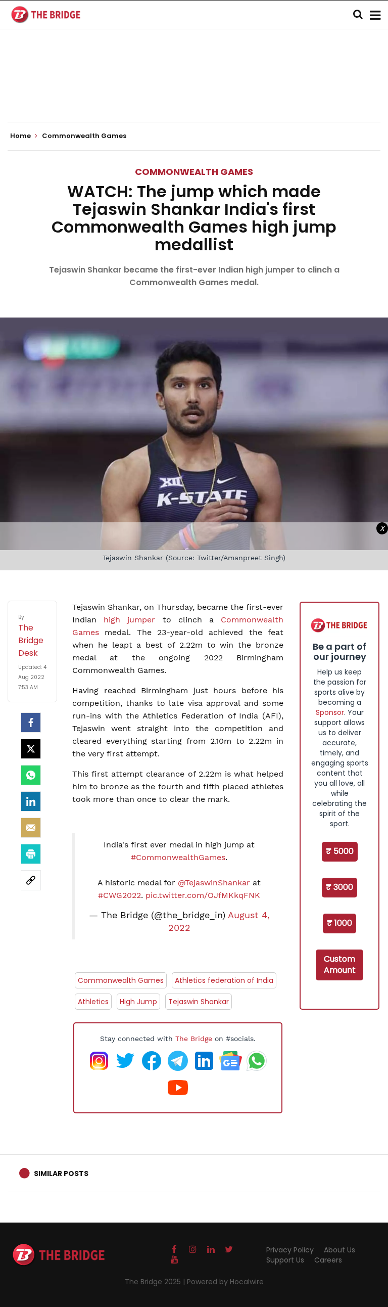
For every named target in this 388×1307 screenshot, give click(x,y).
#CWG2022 (119, 895)
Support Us (285, 1260)
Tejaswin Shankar (198, 1002)
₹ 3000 (339, 887)
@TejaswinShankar (214, 882)
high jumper (129, 619)
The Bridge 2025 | (156, 1282)
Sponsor (330, 712)
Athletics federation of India (224, 980)
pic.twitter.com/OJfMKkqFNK (203, 895)
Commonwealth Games (194, 171)
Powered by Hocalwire (225, 1282)
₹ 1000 (339, 923)
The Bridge (193, 1038)
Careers (328, 1260)
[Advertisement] (194, 91)
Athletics (93, 1002)
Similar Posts (61, 1173)
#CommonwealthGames (178, 857)
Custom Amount (340, 964)
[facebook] (31, 722)
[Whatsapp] (31, 775)
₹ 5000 (340, 851)
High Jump (138, 1002)
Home (21, 136)
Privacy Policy (290, 1250)
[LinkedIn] (31, 801)
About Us (339, 1250)
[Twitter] (31, 749)
